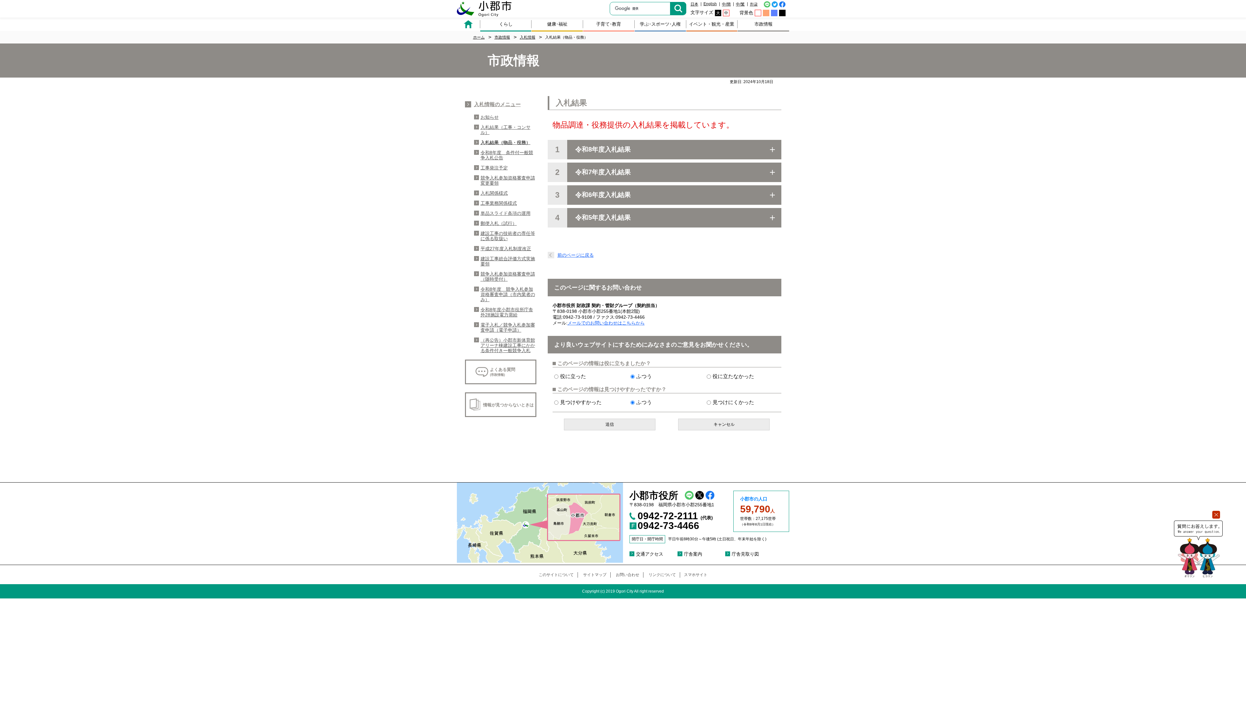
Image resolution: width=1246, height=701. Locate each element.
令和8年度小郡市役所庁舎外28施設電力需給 (507, 312)
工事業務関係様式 (499, 203)
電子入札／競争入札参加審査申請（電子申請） (508, 327)
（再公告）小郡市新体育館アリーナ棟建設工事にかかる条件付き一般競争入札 (508, 345)
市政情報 (763, 24)
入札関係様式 (494, 193)
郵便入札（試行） (499, 223)
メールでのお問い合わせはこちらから (606, 323)
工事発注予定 (494, 167)
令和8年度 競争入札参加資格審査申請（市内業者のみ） (508, 294)
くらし (506, 24)
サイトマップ (594, 574)
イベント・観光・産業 (711, 24)
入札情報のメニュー (497, 104)
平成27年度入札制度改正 (506, 248)
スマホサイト (695, 574)
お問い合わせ (627, 574)
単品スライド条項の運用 (506, 213)
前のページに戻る (575, 255)
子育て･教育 (608, 24)
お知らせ (490, 117)
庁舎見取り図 (745, 554)
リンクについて (662, 574)
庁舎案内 (693, 554)
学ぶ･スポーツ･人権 (660, 24)
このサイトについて (556, 574)
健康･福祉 (557, 24)
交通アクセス (649, 554)
